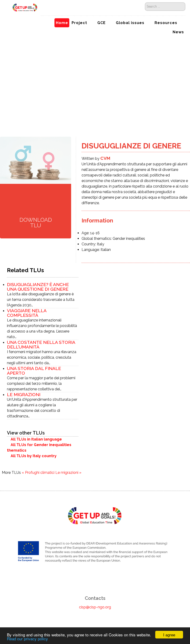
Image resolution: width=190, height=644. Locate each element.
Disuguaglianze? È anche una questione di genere (38, 286)
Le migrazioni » (68, 472)
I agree (169, 635)
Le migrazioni (23, 394)
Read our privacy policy (27, 638)
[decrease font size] (4, 108)
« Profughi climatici (38, 472)
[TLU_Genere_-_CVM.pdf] (35, 203)
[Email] (4, 120)
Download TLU (35, 222)
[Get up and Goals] (22, 7)
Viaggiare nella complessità (26, 312)
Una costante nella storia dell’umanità (41, 344)
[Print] (4, 114)
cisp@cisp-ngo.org (95, 607)
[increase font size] (9, 108)
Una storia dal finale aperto (34, 370)
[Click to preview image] (35, 160)
